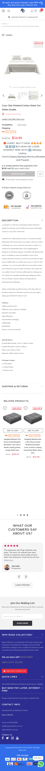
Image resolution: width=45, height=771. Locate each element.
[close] (42, 4)
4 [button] (27, 515)
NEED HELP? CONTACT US (15, 671)
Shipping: (6, 128)
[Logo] (22, 10)
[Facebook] (3, 737)
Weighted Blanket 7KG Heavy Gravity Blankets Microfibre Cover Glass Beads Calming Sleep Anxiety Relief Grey (12, 444)
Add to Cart (12, 430)
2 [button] (21, 515)
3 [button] (24, 515)
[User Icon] (32, 11)
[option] (22, 17)
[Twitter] (7, 737)
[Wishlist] (35, 11)
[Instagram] (12, 737)
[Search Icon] (9, 11)
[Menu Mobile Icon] (3, 10)
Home (4, 24)
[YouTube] (17, 737)
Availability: (7, 125)
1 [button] (17, 515)
